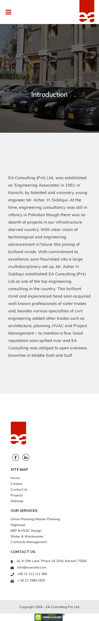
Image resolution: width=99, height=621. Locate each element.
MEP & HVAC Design (26, 531)
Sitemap (17, 501)
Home (15, 478)
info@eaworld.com (31, 567)
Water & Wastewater (27, 536)
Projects (17, 495)
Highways (18, 525)
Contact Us (19, 489)
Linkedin (25, 457)
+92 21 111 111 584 (32, 574)
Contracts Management (29, 542)
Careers (17, 484)
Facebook (15, 457)
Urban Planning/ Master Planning (35, 519)
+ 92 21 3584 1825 (31, 580)
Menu (24, 12)
